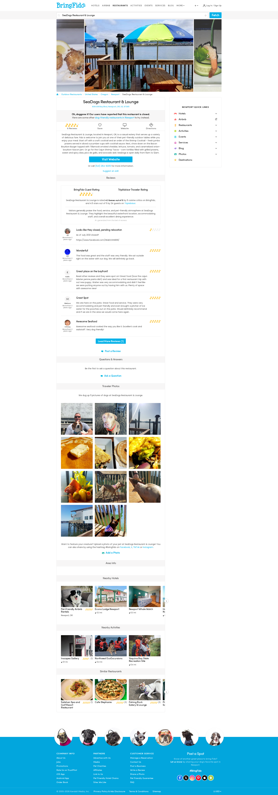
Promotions (62, 766)
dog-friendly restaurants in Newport (114, 117)
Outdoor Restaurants (71, 94)
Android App (62, 778)
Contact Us (135, 762)
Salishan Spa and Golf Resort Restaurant (70, 705)
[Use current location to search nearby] (206, 15)
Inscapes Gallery (70, 658)
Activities (136, 5)
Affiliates (97, 770)
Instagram (148, 547)
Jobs (58, 762)
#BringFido (195, 770)
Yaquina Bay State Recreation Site (139, 660)
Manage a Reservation (141, 757)
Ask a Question (112, 375)
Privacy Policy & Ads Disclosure (109, 791)
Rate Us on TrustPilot (66, 770)
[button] (195, 114)
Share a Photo (137, 774)
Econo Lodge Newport (107, 609)
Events (149, 5)
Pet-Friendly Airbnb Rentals (71, 610)
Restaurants (120, 5)
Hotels (95, 5)
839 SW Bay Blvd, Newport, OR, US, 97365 (110, 106)
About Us (60, 757)
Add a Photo (112, 552)
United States (91, 94)
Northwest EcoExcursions (108, 658)
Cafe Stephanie (103, 702)
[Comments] (68, 432)
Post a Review (112, 351)
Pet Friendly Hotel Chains (106, 778)
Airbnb (106, 5)
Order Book (62, 782)
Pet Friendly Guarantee (141, 778)
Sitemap (157, 791)
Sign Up (218, 5)
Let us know (176, 761)
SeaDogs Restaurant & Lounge (137, 94)
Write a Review (137, 770)
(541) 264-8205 (103, 165)
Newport (115, 94)
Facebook (125, 547)
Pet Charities (99, 766)
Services (160, 5)
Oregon (104, 94)
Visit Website (111, 159)
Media (96, 762)
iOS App (60, 774)
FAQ (132, 782)
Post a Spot (195, 753)
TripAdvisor (130, 203)
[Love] (63, 432)
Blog (171, 5)
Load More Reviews (111, 341)
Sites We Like (99, 782)
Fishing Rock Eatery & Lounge (138, 703)
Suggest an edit (111, 171)
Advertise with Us (102, 757)
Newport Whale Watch (141, 609)
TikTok (136, 547)
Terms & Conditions (139, 791)
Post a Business (138, 766)
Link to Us (98, 774)
